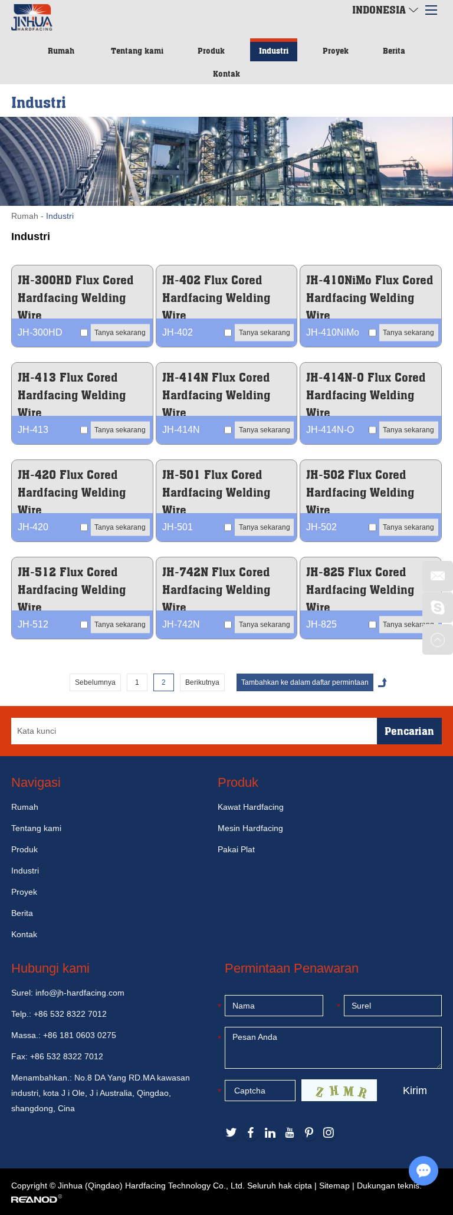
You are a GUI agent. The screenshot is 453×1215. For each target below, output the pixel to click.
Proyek (336, 50)
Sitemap (334, 1185)
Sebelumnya (95, 682)
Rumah (61, 50)
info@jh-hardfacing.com (79, 992)
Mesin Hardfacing (250, 828)
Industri (273, 50)
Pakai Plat (236, 849)
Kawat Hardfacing (251, 807)
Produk (211, 50)
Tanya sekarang (120, 332)
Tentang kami (137, 50)
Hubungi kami (50, 968)
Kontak (226, 73)
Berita (394, 50)
